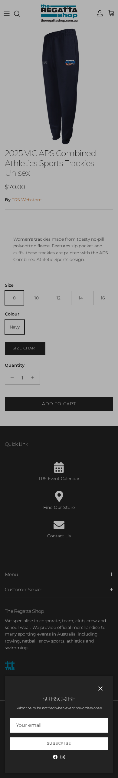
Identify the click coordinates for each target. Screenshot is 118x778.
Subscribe (59, 743)
